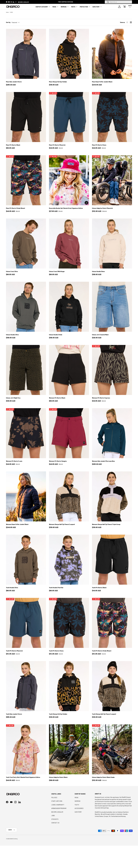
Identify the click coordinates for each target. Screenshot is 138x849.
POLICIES (54, 797)
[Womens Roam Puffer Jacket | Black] (26, 496)
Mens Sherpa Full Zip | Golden (58, 82)
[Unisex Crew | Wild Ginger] (69, 243)
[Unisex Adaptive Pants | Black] (69, 749)
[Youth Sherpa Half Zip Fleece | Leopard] (112, 686)
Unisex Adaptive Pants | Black (58, 777)
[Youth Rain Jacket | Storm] (26, 686)
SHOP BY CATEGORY (42, 7)
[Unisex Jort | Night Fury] (26, 370)
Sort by (8, 22)
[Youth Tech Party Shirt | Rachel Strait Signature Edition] (26, 749)
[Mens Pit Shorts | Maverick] (69, 117)
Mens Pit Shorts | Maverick (57, 145)
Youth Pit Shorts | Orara (56, 651)
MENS (54, 7)
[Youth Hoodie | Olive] (26, 560)
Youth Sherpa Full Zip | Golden (58, 714)
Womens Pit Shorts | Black (57, 398)
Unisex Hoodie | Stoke (55, 334)
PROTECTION (84, 7)
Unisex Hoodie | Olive (12, 334)
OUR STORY (96, 7)
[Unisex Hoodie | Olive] (26, 307)
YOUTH (73, 7)
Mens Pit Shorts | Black (13, 145)
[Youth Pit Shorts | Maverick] (26, 623)
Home (7, 12)
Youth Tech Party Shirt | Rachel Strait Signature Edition (23, 777)
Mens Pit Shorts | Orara (99, 145)
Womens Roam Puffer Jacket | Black (17, 524)
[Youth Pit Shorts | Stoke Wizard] (112, 623)
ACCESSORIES (79, 808)
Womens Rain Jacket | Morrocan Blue (103, 461)
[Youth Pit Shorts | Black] (112, 560)
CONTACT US (55, 823)
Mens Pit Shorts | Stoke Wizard (15, 208)
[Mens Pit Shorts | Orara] (112, 117)
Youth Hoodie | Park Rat (56, 587)
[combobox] (118, 1)
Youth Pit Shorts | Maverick (14, 651)
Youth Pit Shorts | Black (99, 587)
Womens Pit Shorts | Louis (14, 461)
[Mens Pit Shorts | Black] (26, 117)
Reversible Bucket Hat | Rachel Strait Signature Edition (66, 208)
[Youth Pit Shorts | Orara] (69, 623)
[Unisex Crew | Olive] (26, 243)
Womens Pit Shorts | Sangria (58, 461)
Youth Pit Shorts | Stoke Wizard (101, 651)
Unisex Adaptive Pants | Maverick (102, 208)
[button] (125, 7)
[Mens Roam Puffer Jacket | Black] (112, 54)
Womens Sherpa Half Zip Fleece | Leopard (62, 524)
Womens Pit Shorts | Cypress (101, 398)
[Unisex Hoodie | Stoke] (69, 307)
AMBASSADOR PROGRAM (58, 808)
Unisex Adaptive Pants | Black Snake (103, 777)
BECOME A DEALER (23, 2)
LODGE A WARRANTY (57, 805)
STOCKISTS (54, 819)
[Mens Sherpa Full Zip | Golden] (69, 54)
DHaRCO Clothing (13, 838)
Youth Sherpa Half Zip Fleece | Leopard (104, 714)
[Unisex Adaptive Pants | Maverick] (112, 180)
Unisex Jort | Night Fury (13, 398)
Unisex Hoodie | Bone (98, 271)
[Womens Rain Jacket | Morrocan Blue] (112, 433)
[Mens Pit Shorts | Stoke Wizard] (26, 180)
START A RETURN (56, 801)
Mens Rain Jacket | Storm (14, 82)
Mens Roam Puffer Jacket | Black (102, 82)
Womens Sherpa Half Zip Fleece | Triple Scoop (106, 524)
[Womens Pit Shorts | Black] (69, 370)
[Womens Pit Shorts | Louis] (26, 433)
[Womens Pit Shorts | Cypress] (112, 370)
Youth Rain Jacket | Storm (14, 714)
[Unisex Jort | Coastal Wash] (112, 307)
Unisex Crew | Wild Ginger (57, 271)
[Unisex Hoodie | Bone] (112, 243)
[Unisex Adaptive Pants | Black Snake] (112, 749)
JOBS (53, 815)
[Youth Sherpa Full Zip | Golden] (69, 686)
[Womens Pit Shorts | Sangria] (69, 433)
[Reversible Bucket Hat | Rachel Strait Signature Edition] (69, 180)
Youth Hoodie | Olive (12, 587)
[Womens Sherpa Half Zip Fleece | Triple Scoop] (112, 496)
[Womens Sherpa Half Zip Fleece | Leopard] (69, 496)
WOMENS (63, 7)
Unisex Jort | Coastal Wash (100, 334)
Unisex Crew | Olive (12, 271)
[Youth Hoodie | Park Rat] (69, 560)
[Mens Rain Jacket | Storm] (26, 54)
